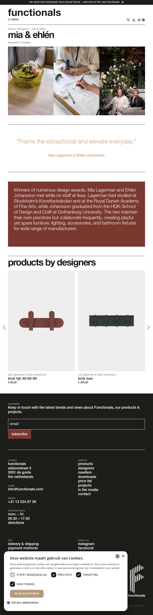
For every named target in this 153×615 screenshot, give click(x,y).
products (85, 464)
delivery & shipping (23, 544)
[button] (24, 602)
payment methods (23, 548)
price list (85, 481)
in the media (88, 490)
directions (16, 523)
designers (23, 29)
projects (84, 486)
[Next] (148, 327)
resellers (85, 473)
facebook (86, 548)
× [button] (123, 556)
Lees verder (113, 568)
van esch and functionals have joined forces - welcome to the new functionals (74, 2)
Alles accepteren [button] (27, 593)
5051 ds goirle (19, 473)
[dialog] (66, 581)
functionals (17, 464)
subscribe (19, 434)
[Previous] (5, 327)
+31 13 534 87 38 (22, 502)
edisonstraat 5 (19, 468)
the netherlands (20, 477)
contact (84, 494)
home (11, 29)
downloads (87, 477)
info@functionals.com (25, 489)
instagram (86, 544)
